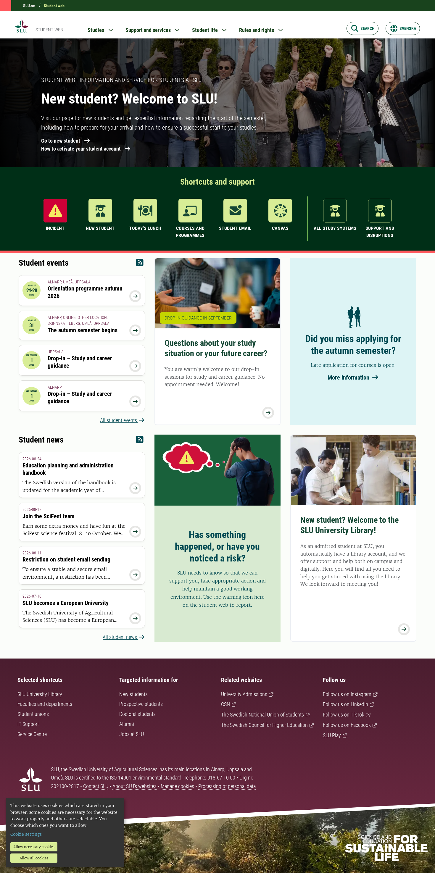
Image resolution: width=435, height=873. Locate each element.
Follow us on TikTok (343, 714)
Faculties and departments (44, 704)
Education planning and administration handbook (68, 469)
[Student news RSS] (140, 441)
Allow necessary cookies (33, 847)
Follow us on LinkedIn (345, 704)
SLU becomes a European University (65, 602)
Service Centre (32, 734)
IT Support (28, 724)
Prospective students (141, 704)
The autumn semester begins (82, 330)
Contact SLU (95, 786)
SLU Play (332, 735)
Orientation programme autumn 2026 (85, 292)
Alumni (126, 724)
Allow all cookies (34, 858)
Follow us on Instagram (347, 694)
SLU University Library (39, 694)
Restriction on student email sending (66, 559)
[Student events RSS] (140, 264)
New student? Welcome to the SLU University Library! (349, 525)
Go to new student (60, 141)
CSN (225, 704)
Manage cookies (177, 786)
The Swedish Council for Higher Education (264, 725)
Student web (54, 5)
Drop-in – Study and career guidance (80, 362)
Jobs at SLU (131, 734)
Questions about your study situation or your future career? (216, 348)
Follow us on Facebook (347, 725)
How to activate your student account (81, 149)
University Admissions (244, 694)
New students (133, 694)
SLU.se (29, 5)
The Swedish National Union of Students (262, 714)
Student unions (33, 714)
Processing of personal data (227, 786)
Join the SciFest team (48, 516)
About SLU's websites (134, 786)
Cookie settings (26, 834)
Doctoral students (137, 714)
